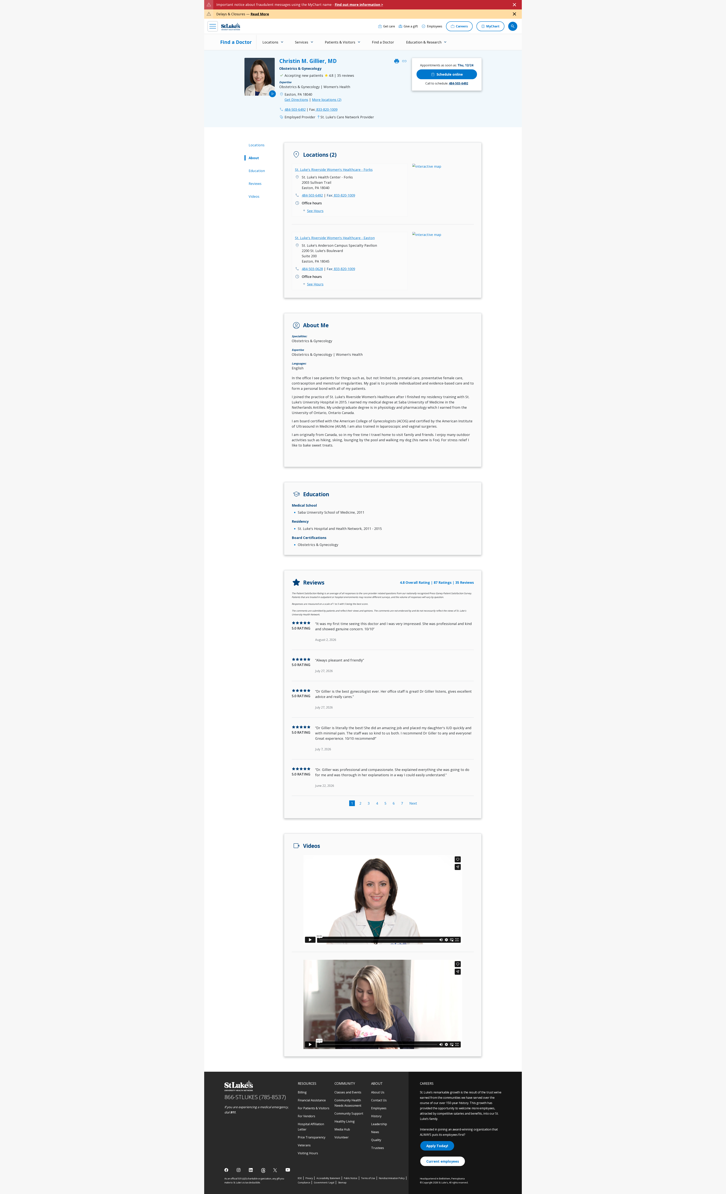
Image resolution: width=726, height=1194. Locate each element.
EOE (300, 1178)
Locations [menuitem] (270, 42)
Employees (378, 1108)
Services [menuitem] (301, 42)
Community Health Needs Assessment (347, 1103)
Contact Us (379, 1100)
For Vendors (306, 1116)
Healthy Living (344, 1121)
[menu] (212, 26)
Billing (302, 1092)
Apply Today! (437, 1146)
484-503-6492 (312, 195)
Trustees (377, 1148)
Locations (256, 145)
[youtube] (287, 1169)
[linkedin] (251, 1170)
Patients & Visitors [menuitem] (340, 42)
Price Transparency (311, 1137)
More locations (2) (326, 99)
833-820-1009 (323, 109)
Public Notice (350, 1178)
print (397, 61)
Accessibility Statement (328, 1178)
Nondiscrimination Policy (392, 1178)
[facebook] (226, 1170)
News (375, 1132)
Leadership (379, 1124)
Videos (254, 196)
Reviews (255, 183)
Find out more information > (359, 4)
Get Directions (296, 99)
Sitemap (342, 1182)
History (376, 1116)
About (254, 158)
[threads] (263, 1170)
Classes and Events (347, 1092)
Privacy (309, 1178)
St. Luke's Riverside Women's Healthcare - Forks (334, 169)
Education (257, 170)
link (404, 61)
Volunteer (341, 1137)
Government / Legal (324, 1182)
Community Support (348, 1113)
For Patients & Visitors (313, 1108)
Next (413, 803)
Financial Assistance (312, 1100)
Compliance (304, 1182)
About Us (377, 1092)
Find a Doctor (236, 42)
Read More (260, 14)
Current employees (442, 1161)
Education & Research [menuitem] (423, 42)
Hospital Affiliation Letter (311, 1126)
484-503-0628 (312, 269)
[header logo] (230, 26)
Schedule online (446, 74)
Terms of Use (368, 1178)
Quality (376, 1140)
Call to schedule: (446, 83)
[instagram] (239, 1170)
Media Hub (342, 1129)
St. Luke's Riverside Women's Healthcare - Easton (335, 238)
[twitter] (275, 1170)
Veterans (304, 1145)
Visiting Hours (308, 1153)
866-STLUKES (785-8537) (255, 1097)
